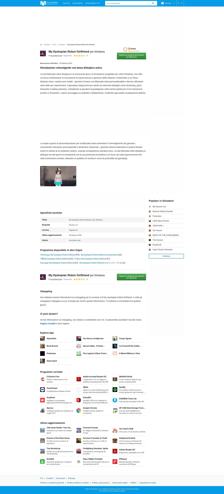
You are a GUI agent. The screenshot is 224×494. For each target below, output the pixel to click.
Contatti (49, 478)
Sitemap (71, 478)
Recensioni (78, 3)
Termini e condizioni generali (52, 483)
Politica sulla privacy (100, 483)
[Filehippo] (49, 3)
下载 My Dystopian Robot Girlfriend (54, 259)
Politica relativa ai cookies (78, 483)
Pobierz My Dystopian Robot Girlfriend (90, 259)
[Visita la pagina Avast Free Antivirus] (131, 50)
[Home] (41, 45)
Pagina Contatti (48, 323)
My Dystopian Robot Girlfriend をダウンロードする (100, 263)
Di (55, 55)
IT (178, 3)
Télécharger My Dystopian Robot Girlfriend (57, 255)
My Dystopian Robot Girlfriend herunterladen (99, 255)
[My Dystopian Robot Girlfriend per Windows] (43, 53)
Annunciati (60, 478)
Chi (41, 478)
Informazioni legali (120, 483)
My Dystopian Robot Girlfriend (77, 51)
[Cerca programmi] (153, 3)
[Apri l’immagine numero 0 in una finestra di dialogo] (58, 176)
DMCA (133, 483)
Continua (166, 256)
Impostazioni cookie (148, 483)
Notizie (66, 3)
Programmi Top (92, 3)
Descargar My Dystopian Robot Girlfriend (57, 263)
